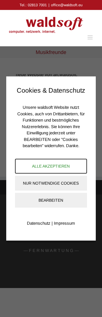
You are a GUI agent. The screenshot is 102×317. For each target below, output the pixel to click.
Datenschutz (38, 223)
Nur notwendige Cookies (51, 183)
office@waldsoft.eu (66, 5)
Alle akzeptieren (51, 166)
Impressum (64, 223)
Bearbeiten (51, 200)
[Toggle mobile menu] (91, 37)
